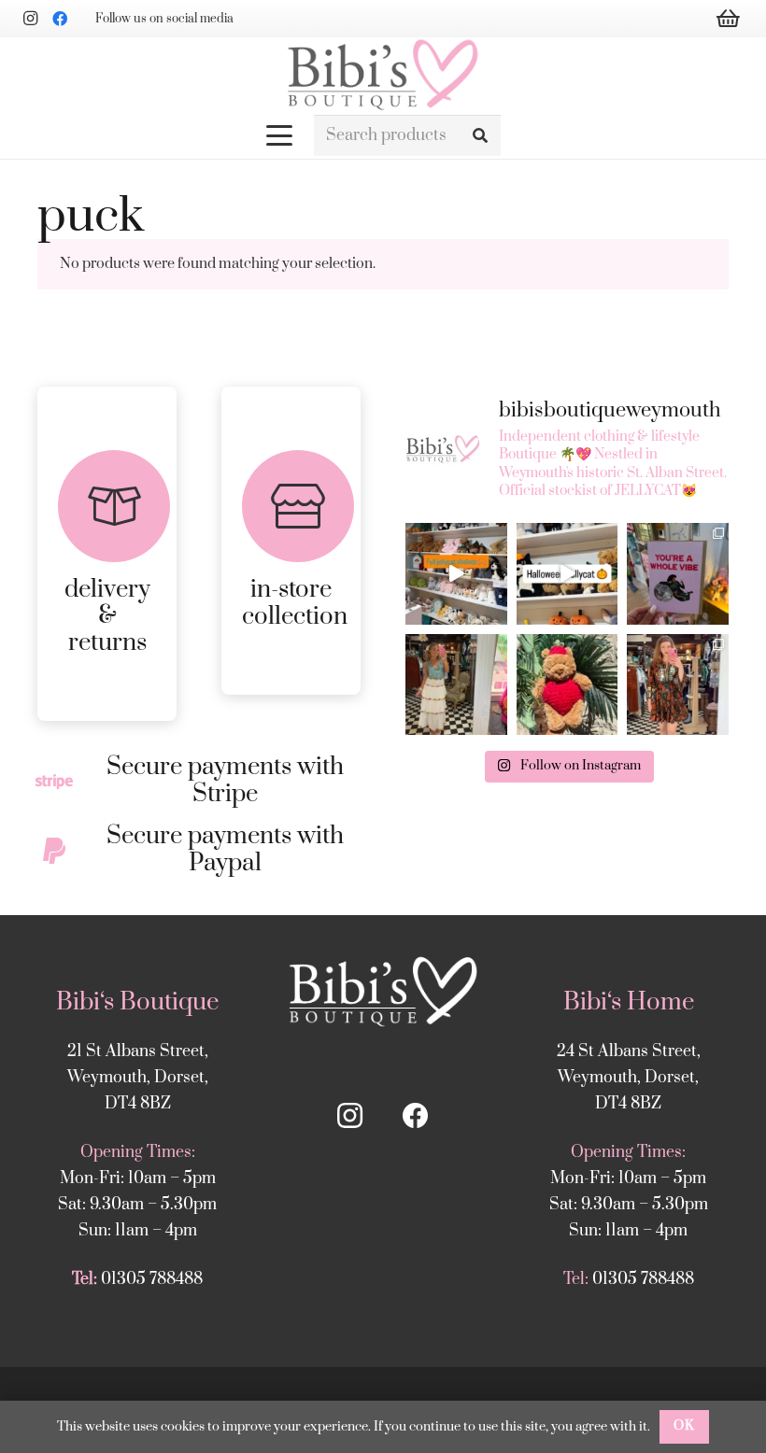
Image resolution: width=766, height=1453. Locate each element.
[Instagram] (30, 19)
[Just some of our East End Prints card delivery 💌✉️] (678, 574)
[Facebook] (60, 19)
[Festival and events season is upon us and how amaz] (678, 685)
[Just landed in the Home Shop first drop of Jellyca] (567, 574)
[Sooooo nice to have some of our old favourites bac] (456, 574)
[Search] (480, 136)
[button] (280, 135)
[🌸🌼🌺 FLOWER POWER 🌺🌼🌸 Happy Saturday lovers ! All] (456, 685)
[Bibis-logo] (382, 74)
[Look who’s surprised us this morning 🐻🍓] (567, 685)
